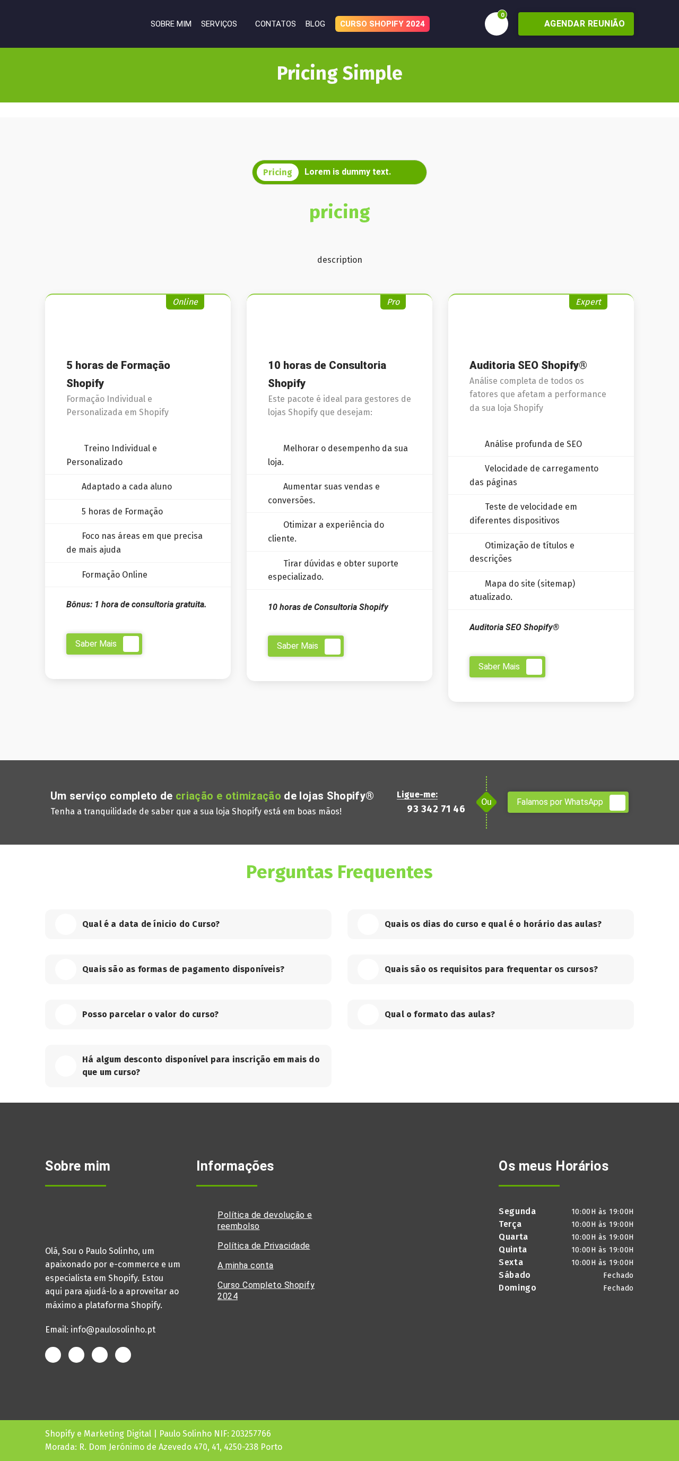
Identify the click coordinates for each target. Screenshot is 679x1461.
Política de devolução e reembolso (264, 1220)
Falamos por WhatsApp (561, 802)
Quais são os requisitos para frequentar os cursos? (491, 969)
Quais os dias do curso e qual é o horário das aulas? (493, 924)
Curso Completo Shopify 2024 (266, 1290)
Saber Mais (97, 644)
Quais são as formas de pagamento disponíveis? (183, 969)
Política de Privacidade (263, 1246)
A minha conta (245, 1265)
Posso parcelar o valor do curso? (150, 1014)
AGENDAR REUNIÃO (583, 24)
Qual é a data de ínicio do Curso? (151, 924)
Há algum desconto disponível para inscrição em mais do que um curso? (201, 1065)
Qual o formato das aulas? (440, 1014)
